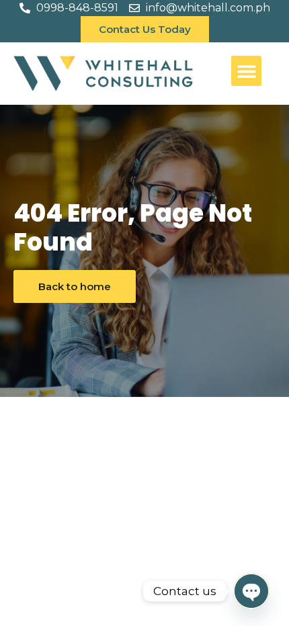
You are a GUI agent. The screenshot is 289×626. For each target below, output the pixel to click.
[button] (246, 71)
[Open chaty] (251, 591)
